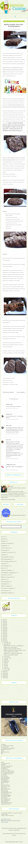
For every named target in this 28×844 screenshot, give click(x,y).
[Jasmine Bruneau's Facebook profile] (10, 820)
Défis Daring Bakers (16, 21)
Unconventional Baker (6, 802)
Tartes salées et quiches (7, 588)
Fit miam (3, 744)
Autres (2, 536)
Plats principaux (5, 581)
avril (5, 665)
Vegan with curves (5, 804)
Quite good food (5, 785)
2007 (4, 677)
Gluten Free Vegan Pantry (7, 771)
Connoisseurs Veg (5, 763)
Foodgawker (4, 768)
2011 (4, 671)
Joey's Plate (4, 775)
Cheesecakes (4, 550)
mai (5, 664)
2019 (4, 630)
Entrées (3, 568)
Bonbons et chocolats (6, 543)
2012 (4, 641)
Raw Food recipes (5, 786)
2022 (4, 625)
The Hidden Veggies (6, 795)
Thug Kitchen (4, 801)
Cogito (16, 833)
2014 (4, 638)
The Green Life (5, 794)
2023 (4, 624)
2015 (4, 636)
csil (7, 439)
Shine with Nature (5, 788)
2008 (4, 676)
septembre (7, 658)
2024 (4, 622)
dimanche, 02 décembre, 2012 (12, 458)
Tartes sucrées (5, 590)
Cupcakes (3, 554)
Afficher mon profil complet (8, 499)
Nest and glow (4, 780)
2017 (4, 633)
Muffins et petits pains (6, 577)
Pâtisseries (4, 579)
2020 (4, 629)
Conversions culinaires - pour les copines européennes (11, 813)
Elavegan (3, 764)
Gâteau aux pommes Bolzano (11, 655)
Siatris (14, 835)
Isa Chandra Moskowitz (7, 773)
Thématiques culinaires (7, 592)
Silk (2, 753)
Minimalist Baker (5, 778)
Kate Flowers (4, 776)
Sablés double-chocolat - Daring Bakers (14, 645)
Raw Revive (4, 787)
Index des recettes (5, 574)
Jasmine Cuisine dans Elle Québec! (12, 648)
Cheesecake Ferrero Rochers (11, 651)
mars (5, 667)
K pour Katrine (5, 747)
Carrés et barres (5, 548)
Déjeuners (3, 563)
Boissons (3, 541)
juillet (5, 661)
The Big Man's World (6, 792)
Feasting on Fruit (5, 767)
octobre (6, 656)
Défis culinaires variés (6, 557)
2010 (4, 673)
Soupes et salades (5, 586)
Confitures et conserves (7, 552)
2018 (4, 632)
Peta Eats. (13, 174)
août (5, 659)
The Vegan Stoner (5, 800)
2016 (4, 635)
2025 (4, 621)
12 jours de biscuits (18, 55)
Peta (2, 783)
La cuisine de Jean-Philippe (8, 748)
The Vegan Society (5, 799)
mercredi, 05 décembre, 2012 (12, 470)
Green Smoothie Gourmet (7, 772)
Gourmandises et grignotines (8, 572)
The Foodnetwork (13, 176)
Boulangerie (4, 545)
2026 (4, 619)
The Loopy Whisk (5, 796)
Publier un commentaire (14, 474)
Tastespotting (4, 791)
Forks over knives (5, 770)
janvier (6, 670)
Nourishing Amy (5, 781)
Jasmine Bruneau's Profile (6, 819)
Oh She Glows (4, 782)
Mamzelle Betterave (6, 749)
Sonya (7, 414)
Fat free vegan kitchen (6, 766)
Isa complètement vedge (7, 745)
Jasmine (11, 486)
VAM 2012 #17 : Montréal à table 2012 (13, 653)
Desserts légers (5, 566)
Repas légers (4, 584)
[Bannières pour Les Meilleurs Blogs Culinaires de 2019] (14, 516)
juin (5, 662)
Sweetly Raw (4, 790)
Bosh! (2, 762)
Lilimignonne (9, 464)
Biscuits (7, 21)
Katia (7, 425)
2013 (4, 639)
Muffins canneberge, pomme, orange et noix (15, 650)
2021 (4, 627)
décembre (6, 642)
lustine (7, 404)
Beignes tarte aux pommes (10, 647)
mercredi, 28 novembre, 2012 (12, 408)
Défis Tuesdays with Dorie (7, 561)
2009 (4, 674)
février (6, 668)
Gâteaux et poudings (6, 570)
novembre (6, 644)
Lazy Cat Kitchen (5, 777)
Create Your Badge (4, 822)
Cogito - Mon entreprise (7, 815)
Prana (2, 750)
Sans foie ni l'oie (5, 752)
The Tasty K (4, 797)
